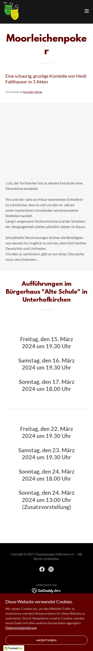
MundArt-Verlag (32, 92)
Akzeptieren (46, 640)
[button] (86, 10)
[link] (11, 11)
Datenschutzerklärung (21, 628)
